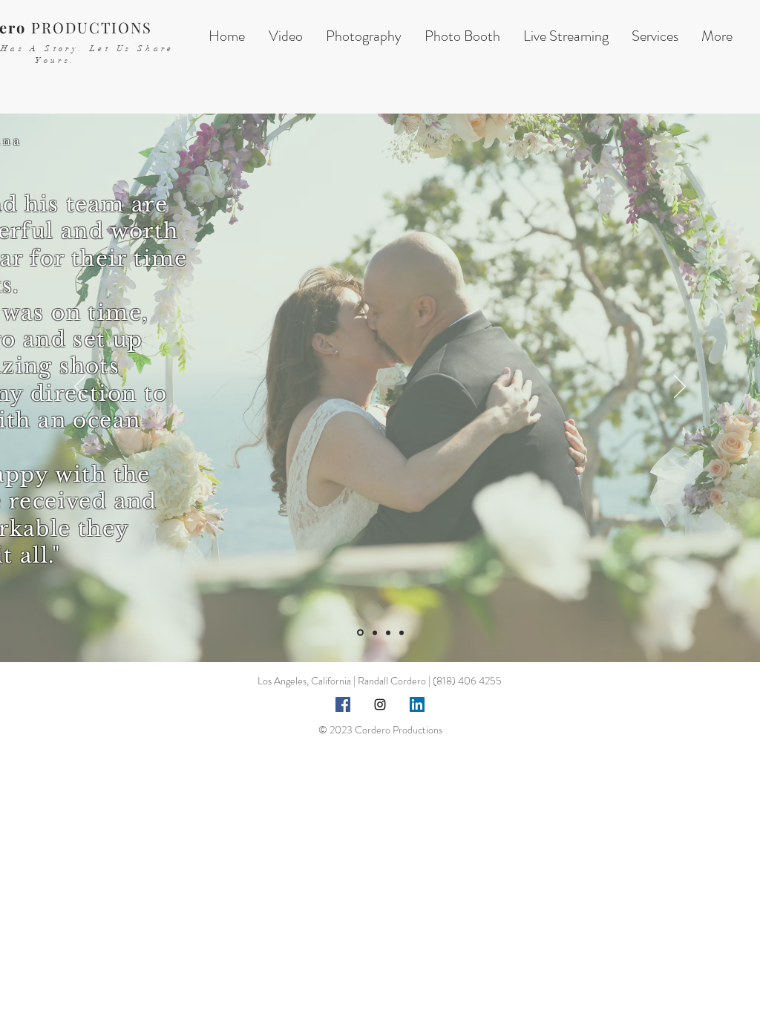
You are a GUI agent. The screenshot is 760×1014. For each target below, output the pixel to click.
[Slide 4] (401, 632)
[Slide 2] (375, 632)
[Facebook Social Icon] (342, 704)
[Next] (680, 387)
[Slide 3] (388, 632)
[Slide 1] (360, 632)
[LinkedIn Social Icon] (417, 704)
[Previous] (80, 387)
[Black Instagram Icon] (380, 704)
